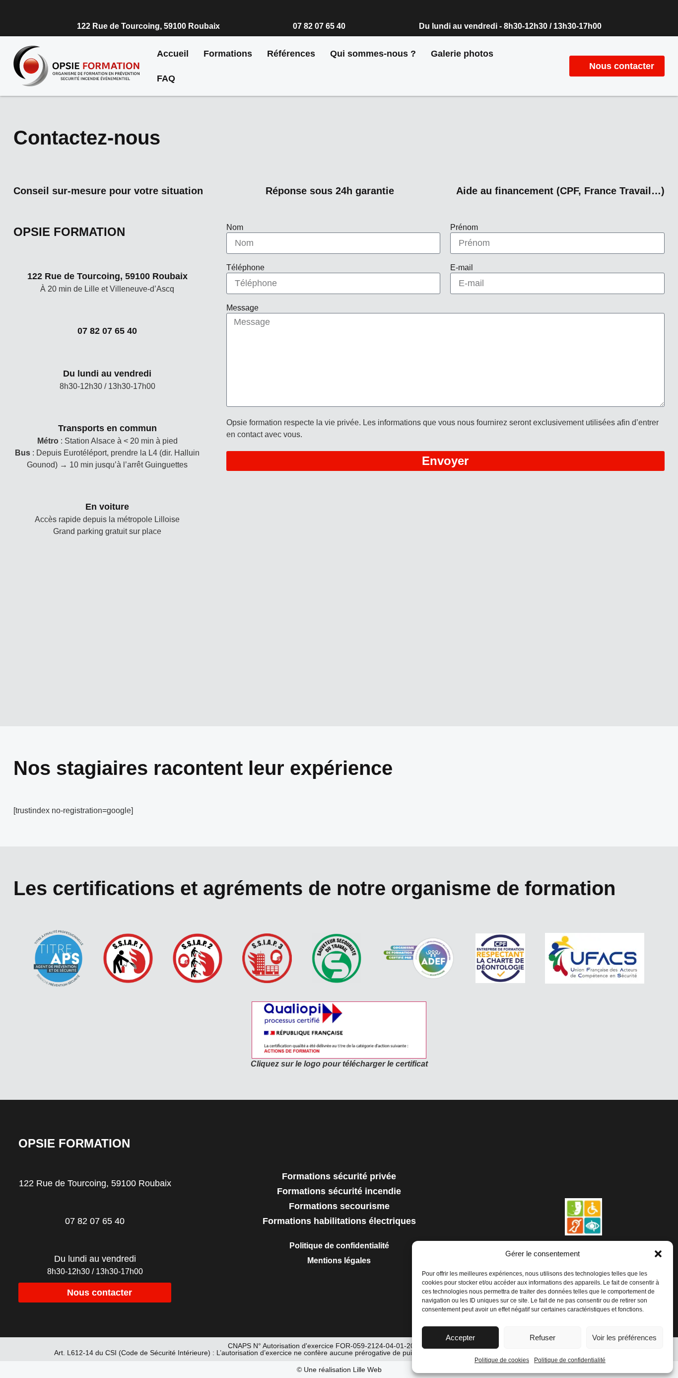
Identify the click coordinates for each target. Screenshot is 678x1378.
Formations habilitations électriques (339, 1221)
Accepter (460, 1337)
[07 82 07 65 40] (297, 9)
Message (242, 308)
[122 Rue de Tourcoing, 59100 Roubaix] (81, 9)
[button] (658, 1254)
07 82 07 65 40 (319, 26)
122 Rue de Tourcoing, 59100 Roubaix (148, 26)
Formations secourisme (339, 1206)
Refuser (542, 1337)
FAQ (166, 78)
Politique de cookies (502, 1360)
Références (291, 54)
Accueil (173, 54)
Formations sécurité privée (339, 1176)
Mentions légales (339, 1260)
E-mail (461, 268)
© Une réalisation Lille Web (339, 1370)
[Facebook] (569, 1180)
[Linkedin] (597, 1180)
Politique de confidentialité (570, 1360)
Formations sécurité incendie (339, 1191)
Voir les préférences (624, 1337)
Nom (234, 227)
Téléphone (245, 268)
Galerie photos (462, 54)
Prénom (464, 227)
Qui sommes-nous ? (373, 54)
